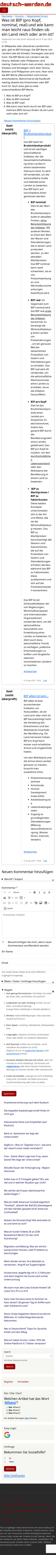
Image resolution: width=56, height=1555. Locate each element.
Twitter (20, 1520)
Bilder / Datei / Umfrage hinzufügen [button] (25, 981)
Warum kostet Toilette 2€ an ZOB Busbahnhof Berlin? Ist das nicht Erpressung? (22, 1235)
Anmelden (23, 1381)
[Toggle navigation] (4, 10)
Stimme (10, 1468)
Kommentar (9, 887)
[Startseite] (26, 4)
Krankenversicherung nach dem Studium (26, 1102)
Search (7, 1351)
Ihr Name (7, 951)
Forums (19, 16)
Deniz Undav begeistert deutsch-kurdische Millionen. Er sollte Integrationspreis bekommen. (27, 1317)
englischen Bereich (34, 1050)
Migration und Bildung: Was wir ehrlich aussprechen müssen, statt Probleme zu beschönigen (26, 1250)
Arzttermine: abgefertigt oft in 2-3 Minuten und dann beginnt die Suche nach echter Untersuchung (27, 1276)
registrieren (13, 1066)
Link (45, 680)
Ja (10, 1457)
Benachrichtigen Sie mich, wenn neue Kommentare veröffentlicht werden (29, 943)
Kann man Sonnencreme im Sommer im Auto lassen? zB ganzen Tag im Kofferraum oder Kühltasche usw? (27, 1302)
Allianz (10, 1402)
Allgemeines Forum (37, 16)
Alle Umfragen (14, 1475)
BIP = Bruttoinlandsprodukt (37, 133)
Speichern (9, 1093)
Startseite (7, 16)
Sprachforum (13, 1053)
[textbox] (28, 924)
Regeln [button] (8, 989)
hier (27, 1418)
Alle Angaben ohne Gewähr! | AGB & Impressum (27, 1505)
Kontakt (17, 1499)
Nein (11, 1461)
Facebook (7, 1520)
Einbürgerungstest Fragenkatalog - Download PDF (26, 1512)
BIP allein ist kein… (36, 696)
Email (5, 962)
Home (5, 1499)
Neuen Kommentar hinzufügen (22, 120)
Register (8, 1381)
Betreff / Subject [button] (13, 879)
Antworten (30, 671)
